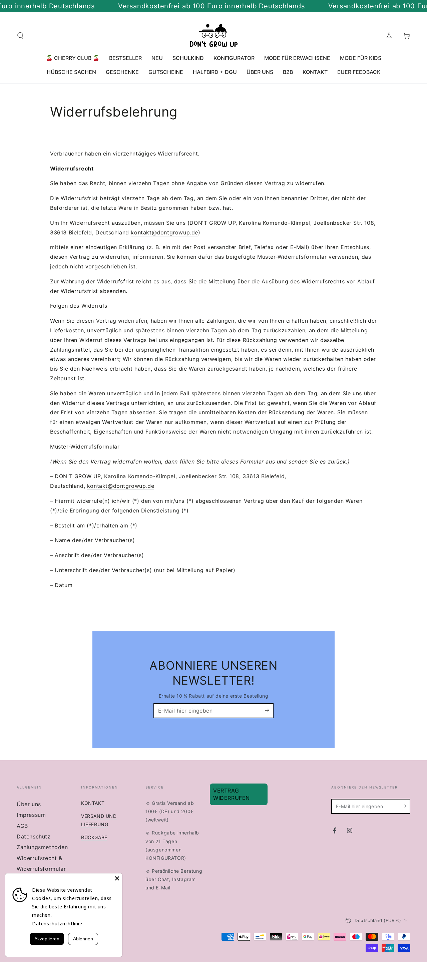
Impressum (31, 814)
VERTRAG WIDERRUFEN (231, 794)
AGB (22, 825)
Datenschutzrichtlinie (57, 923)
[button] (20, 35)
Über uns (29, 804)
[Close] (117, 878)
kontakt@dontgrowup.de (164, 232)
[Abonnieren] (269, 710)
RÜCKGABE (94, 837)
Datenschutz (34, 836)
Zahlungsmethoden (42, 847)
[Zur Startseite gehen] (214, 35)
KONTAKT (92, 803)
